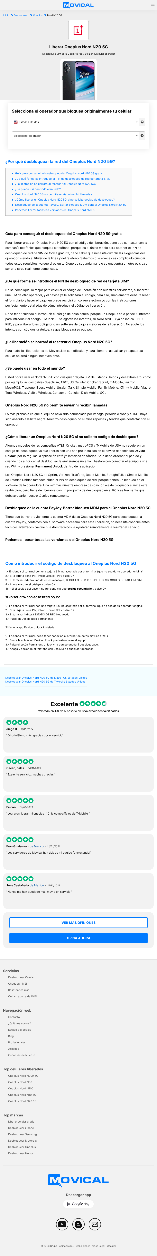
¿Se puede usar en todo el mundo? (38, 189)
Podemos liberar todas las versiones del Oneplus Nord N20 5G (55, 210)
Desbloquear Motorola (22, 1140)
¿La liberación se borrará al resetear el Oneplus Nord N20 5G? (55, 183)
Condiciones (83, 1245)
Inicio (6, 15)
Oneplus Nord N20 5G (22, 1101)
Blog (11, 1036)
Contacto (14, 1017)
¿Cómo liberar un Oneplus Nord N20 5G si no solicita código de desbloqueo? (65, 199)
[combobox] (75, 122)
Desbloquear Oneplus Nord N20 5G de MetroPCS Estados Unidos (46, 677)
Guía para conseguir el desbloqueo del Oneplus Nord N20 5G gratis (59, 173)
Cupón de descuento (21, 1055)
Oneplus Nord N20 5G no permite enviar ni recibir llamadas (53, 194)
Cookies (111, 1245)
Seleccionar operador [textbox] (27, 135)
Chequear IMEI (17, 983)
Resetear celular (18, 990)
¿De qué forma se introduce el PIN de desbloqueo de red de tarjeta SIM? (62, 178)
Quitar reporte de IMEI (22, 996)
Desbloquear (21, 15)
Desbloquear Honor (20, 1153)
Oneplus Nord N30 (20, 1082)
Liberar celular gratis (21, 1121)
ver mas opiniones (78, 923)
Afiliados (13, 1048)
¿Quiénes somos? (19, 1023)
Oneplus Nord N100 (20, 1088)
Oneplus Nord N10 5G (22, 1094)
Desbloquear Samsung (22, 1134)
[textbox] (75, 122)
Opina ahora (78, 938)
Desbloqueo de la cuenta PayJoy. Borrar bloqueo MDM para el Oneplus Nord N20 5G (70, 204)
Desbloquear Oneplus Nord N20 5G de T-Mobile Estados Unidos (45, 681)
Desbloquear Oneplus (22, 1147)
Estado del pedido (19, 1029)
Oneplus (38, 15)
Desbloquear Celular (21, 977)
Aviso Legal (98, 1245)
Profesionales (17, 1042)
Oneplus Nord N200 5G (23, 1075)
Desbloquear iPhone (21, 1128)
